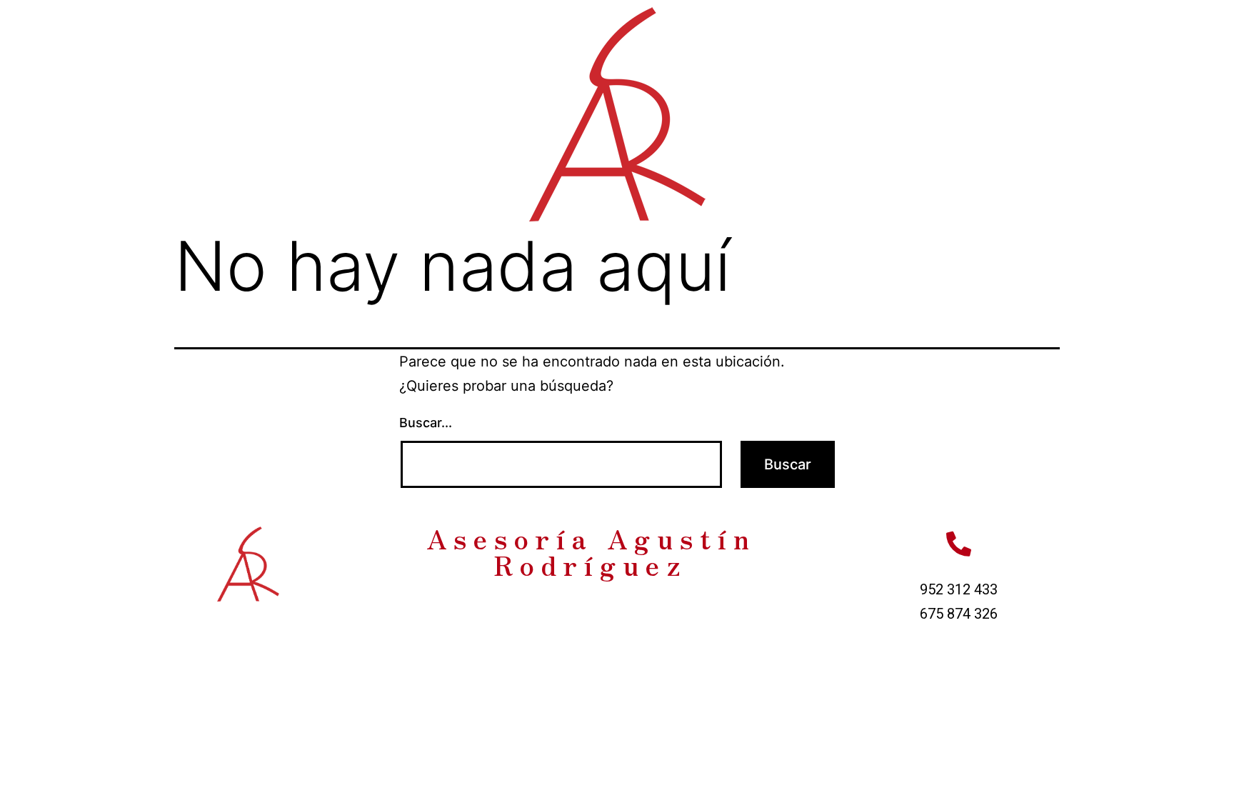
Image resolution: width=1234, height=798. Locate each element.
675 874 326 (959, 613)
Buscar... (425, 422)
